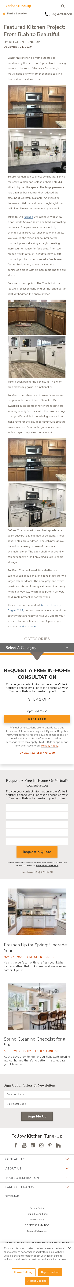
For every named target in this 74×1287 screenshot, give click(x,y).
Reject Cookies (50, 1272)
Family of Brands (19, 1187)
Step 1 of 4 (39, 699)
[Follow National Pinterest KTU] (50, 1145)
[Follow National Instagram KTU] (41, 1145)
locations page (27, 626)
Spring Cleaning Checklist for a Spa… (34, 1042)
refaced (28, 217)
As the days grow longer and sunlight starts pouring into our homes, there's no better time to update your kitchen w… (37, 1060)
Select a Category (21, 647)
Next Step (37, 719)
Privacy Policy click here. (47, 865)
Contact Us (15, 1159)
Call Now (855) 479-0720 (37, 872)
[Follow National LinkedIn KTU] (33, 1145)
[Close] (69, 1248)
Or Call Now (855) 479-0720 (37, 753)
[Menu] (70, 6)
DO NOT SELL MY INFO (37, 1225)
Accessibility (37, 1219)
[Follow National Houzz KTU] (58, 1145)
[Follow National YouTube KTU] (24, 1145)
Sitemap (12, 1196)
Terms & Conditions (37, 1213)
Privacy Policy (49, 745)
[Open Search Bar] (63, 6)
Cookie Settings (24, 1272)
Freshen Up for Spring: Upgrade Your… (35, 948)
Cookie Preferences (37, 1231)
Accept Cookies (37, 1281)
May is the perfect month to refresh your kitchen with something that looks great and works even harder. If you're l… (35, 966)
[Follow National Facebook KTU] (16, 1145)
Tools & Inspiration (22, 1178)
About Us (13, 1168)
